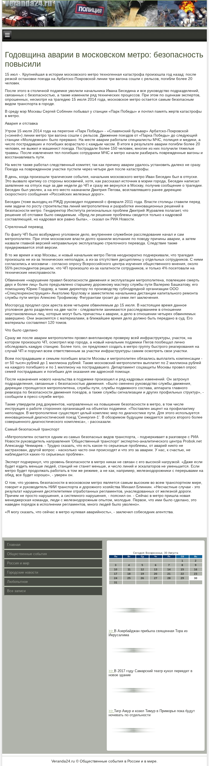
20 (155, 573)
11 (129, 569)
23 (195, 573)
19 (142, 573)
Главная (13, 545)
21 (169, 573)
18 (129, 573)
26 (142, 578)
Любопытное (17, 582)
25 (129, 578)
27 (155, 578)
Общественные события (27, 554)
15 (182, 569)
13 (155, 569)
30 (195, 578)
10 (115, 569)
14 (169, 569)
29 (182, 578)
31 (115, 582)
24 (115, 578)
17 (115, 573)
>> (111, 631)
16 (195, 569)
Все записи (16, 591)
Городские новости (22, 572)
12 (142, 569)
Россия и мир (18, 563)
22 (182, 573)
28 (169, 578)
